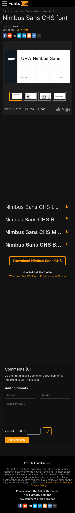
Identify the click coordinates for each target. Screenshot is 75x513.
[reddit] (10, 35)
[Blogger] (29, 35)
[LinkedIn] (24, 35)
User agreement (63, 482)
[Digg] (14, 35)
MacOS (26, 276)
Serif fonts (22, 29)
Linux (35, 276)
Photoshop (47, 276)
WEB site (60, 276)
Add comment (16, 439)
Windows (15, 276)
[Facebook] (5, 35)
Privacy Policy (39, 485)
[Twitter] (19, 35)
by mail (48, 482)
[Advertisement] (37, 158)
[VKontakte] (34, 35)
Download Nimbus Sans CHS (37, 261)
